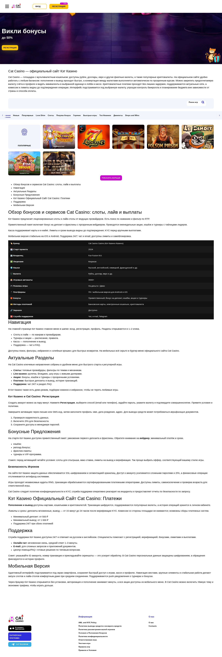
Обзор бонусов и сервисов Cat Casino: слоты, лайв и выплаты (47, 184)
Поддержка (19, 201)
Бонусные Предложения (26, 195)
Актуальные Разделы (24, 191)
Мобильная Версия (23, 205)
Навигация (19, 188)
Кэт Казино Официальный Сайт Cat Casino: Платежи (41, 198)
